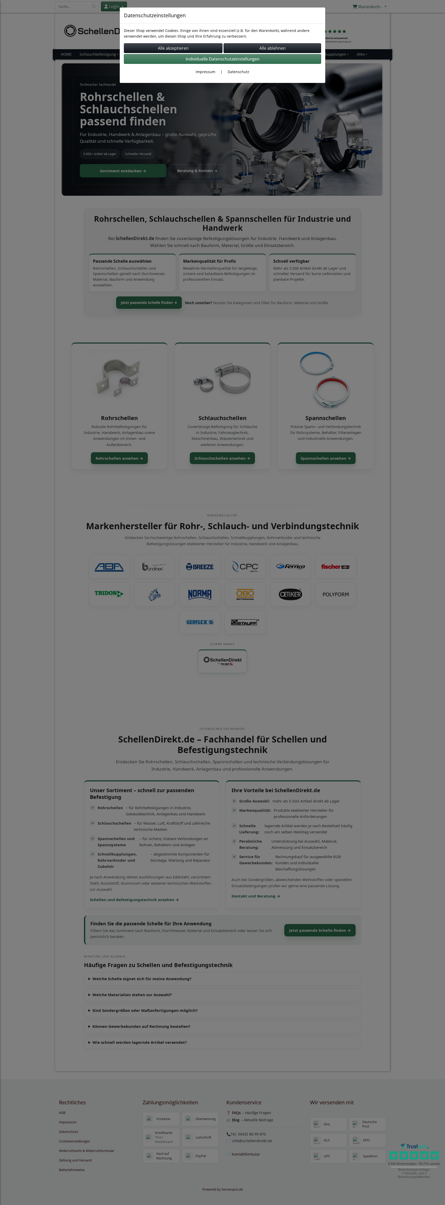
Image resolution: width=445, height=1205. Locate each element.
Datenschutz (238, 71)
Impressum (205, 71)
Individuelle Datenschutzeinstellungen (223, 59)
